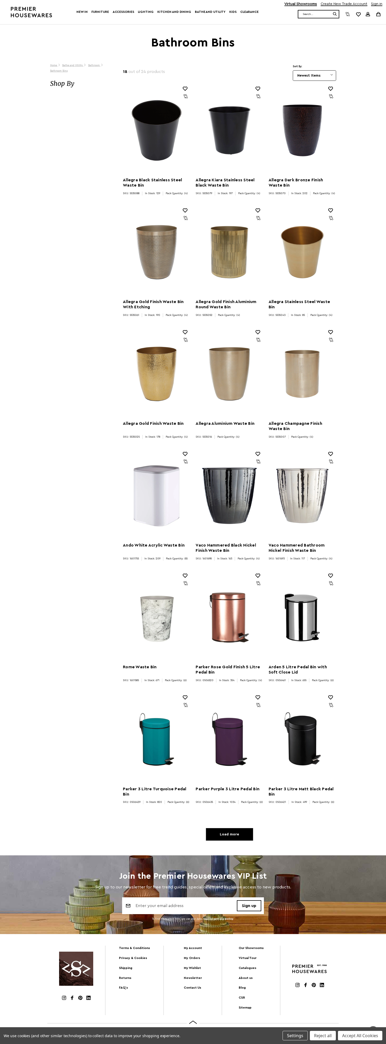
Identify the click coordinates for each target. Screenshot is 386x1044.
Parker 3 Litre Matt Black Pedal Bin (301, 791)
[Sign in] (368, 14)
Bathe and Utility (210, 11)
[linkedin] (88, 998)
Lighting (146, 11)
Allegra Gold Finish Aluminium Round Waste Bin (226, 304)
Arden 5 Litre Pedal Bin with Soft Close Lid (298, 669)
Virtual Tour (248, 958)
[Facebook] (72, 998)
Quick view (156, 130)
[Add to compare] (186, 96)
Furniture (100, 11)
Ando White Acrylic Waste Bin (154, 545)
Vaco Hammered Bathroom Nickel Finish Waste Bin (297, 548)
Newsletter (193, 977)
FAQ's (123, 987)
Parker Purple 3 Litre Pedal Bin (227, 789)
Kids (233, 11)
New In (81, 11)
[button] (81, 83)
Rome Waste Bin (140, 667)
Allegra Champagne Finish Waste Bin (295, 426)
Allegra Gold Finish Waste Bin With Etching (153, 304)
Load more (229, 834)
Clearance (249, 11)
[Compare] (348, 14)
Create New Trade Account (344, 4)
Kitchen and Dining (174, 11)
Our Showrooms (251, 948)
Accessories (123, 11)
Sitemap (245, 1007)
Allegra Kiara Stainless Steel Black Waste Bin (225, 182)
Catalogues (247, 967)
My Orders (192, 958)
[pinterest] (80, 998)
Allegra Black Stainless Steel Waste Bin (152, 182)
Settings (295, 1035)
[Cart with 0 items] (377, 14)
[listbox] (314, 76)
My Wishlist (192, 967)
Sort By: (297, 66)
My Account (193, 948)
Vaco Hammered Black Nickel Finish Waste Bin (226, 548)
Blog (242, 987)
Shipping (125, 967)
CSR (242, 997)
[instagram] (64, 998)
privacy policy (223, 919)
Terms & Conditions (134, 948)
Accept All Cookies (360, 1035)
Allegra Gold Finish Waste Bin (153, 423)
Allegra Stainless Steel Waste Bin (299, 304)
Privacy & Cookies (133, 958)
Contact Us (192, 987)
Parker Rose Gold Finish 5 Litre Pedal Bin (228, 669)
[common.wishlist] (358, 14)
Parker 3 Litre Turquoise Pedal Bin (154, 791)
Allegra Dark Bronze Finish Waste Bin (296, 182)
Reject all (323, 1035)
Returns (125, 977)
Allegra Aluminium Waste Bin (225, 423)
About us (246, 977)
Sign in (376, 4)
